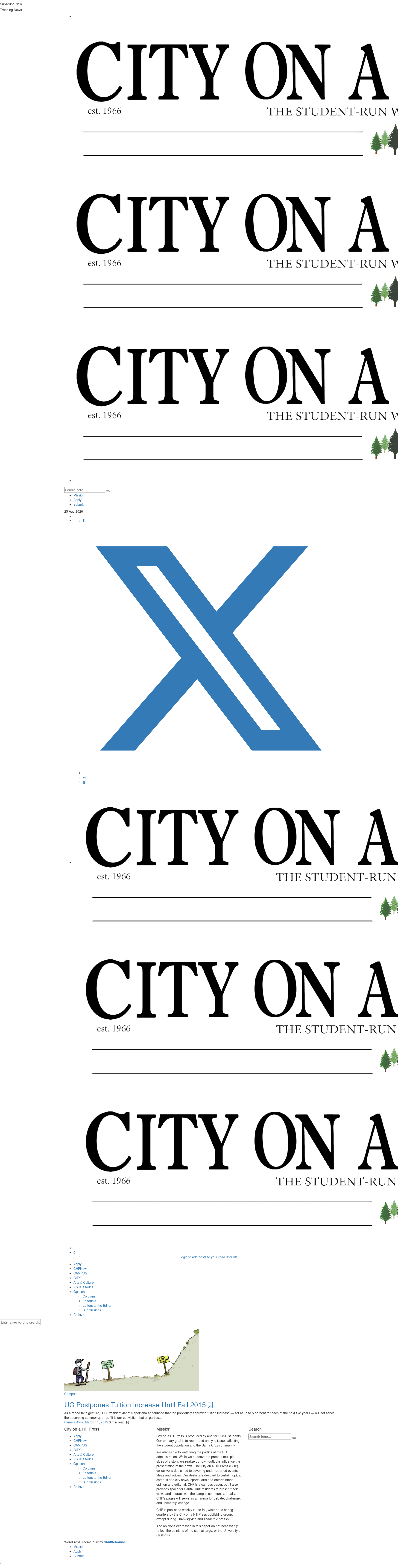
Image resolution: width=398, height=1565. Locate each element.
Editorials (89, 1300)
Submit (78, 504)
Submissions (92, 1310)
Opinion (79, 1291)
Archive (78, 1314)
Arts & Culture (83, 1282)
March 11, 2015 (97, 1422)
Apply (77, 499)
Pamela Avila (73, 1422)
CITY (77, 1277)
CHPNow (80, 1268)
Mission (79, 495)
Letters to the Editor (97, 1305)
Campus (70, 1393)
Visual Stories (83, 1287)
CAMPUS (80, 1273)
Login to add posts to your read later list (208, 1257)
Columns (89, 1296)
